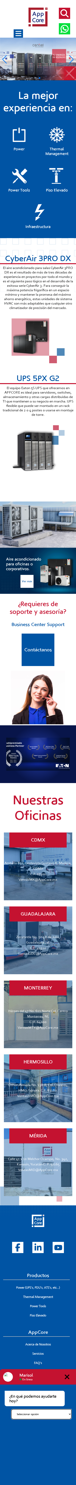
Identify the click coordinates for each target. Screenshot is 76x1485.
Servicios (38, 1354)
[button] (33, 78)
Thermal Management (38, 1297)
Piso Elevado (38, 1315)
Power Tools (38, 1306)
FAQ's (38, 1363)
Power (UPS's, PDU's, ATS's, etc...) (38, 1288)
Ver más (27, 581)
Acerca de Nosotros (38, 1344)
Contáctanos (38, 650)
